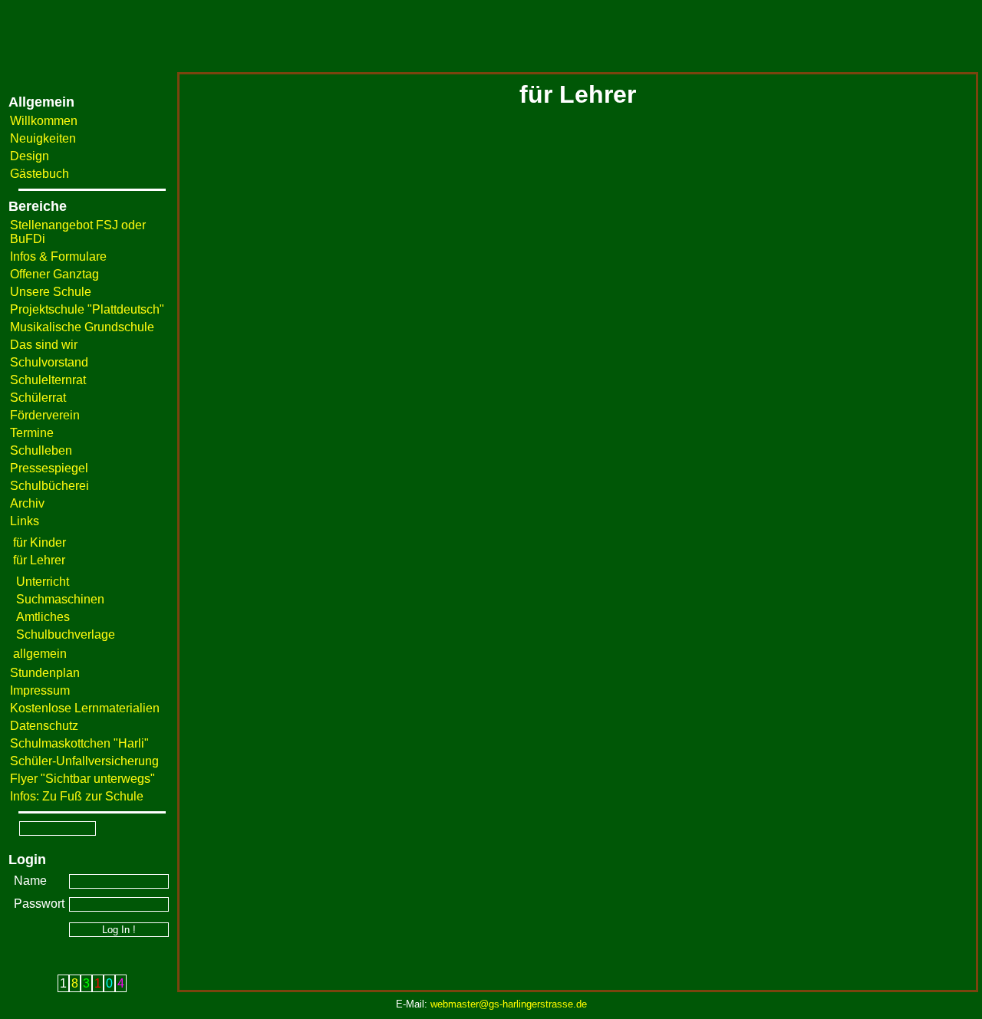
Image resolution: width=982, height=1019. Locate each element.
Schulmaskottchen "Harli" (79, 743)
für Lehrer (39, 560)
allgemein (40, 653)
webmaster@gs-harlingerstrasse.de (508, 1004)
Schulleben (41, 450)
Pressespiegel (49, 468)
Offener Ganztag (54, 274)
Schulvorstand (49, 362)
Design (29, 156)
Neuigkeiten (43, 138)
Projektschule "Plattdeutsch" (87, 309)
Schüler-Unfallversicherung (84, 761)
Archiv (27, 503)
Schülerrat (38, 397)
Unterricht (42, 581)
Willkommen (43, 120)
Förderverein (45, 415)
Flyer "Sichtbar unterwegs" (82, 778)
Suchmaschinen (60, 599)
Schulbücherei (49, 485)
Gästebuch (39, 173)
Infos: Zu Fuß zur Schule (76, 796)
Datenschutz (44, 725)
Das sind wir (43, 344)
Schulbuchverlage (65, 634)
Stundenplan (45, 672)
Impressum (40, 690)
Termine (32, 432)
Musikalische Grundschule (82, 327)
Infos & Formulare (58, 256)
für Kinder (39, 542)
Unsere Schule (50, 291)
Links (24, 521)
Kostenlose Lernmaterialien (85, 708)
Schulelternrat (48, 379)
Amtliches (43, 616)
